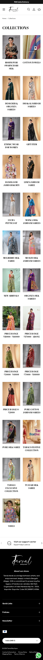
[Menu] (3, 9)
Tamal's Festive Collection (31, 449)
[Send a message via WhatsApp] (38, 655)
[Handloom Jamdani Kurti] (11, 167)
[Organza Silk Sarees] (31, 280)
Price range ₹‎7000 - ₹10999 (32, 373)
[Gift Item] (31, 129)
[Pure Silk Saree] (11, 432)
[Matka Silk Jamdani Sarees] (31, 204)
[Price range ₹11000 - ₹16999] (11, 318)
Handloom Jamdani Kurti (11, 184)
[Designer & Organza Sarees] (11, 88)
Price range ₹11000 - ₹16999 (11, 335)
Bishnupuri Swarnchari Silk (11, 65)
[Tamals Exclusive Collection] (11, 470)
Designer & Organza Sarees (11, 106)
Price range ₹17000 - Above (32, 335)
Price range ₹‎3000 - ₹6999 (11, 373)
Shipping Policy (7, 654)
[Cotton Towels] (31, 47)
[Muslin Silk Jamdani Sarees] (31, 242)
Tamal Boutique (12, 648)
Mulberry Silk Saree (11, 259)
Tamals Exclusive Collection (11, 488)
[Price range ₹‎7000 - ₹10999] (31, 356)
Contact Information (9, 652)
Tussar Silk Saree (31, 487)
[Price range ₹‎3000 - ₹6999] (11, 356)
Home (4, 18)
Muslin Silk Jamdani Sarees (31, 259)
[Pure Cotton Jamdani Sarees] (31, 394)
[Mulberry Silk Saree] (11, 242)
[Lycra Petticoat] (11, 204)
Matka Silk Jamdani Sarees (31, 222)
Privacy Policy (22, 652)
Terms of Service (19, 654)
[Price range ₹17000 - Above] (31, 318)
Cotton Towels (32, 62)
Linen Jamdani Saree (31, 184)
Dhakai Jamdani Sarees (32, 105)
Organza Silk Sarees (31, 297)
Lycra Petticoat (11, 222)
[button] (39, 9)
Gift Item (32, 144)
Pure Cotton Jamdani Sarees (31, 411)
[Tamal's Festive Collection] (31, 432)
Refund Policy (33, 652)
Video (11, 526)
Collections (12, 18)
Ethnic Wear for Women (11, 146)
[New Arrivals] (11, 280)
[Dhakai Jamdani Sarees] (31, 88)
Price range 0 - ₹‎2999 (11, 411)
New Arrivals (11, 295)
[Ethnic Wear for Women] (11, 129)
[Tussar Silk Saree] (31, 470)
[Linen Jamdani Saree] (31, 167)
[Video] (11, 510)
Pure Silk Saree (11, 447)
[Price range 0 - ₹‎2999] (11, 394)
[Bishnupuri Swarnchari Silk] (11, 47)
